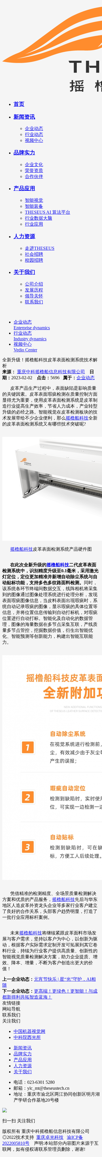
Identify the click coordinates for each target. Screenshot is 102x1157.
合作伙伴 (34, 176)
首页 (19, 104)
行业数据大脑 (38, 218)
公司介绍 (34, 284)
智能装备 (34, 206)
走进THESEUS (39, 248)
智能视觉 (34, 200)
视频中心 (34, 140)
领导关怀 (34, 296)
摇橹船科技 (77, 418)
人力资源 (24, 236)
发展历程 (34, 290)
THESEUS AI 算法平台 (47, 212)
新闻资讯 (24, 117)
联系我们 (34, 301)
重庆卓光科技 (49, 1137)
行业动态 (34, 134)
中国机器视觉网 (29, 1031)
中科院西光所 (27, 1037)
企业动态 (34, 128)
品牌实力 (24, 153)
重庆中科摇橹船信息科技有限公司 (51, 371)
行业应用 (34, 224)
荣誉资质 (34, 170)
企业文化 (34, 164)
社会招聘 (34, 254)
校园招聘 (34, 260)
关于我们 (24, 272)
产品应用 (24, 188)
